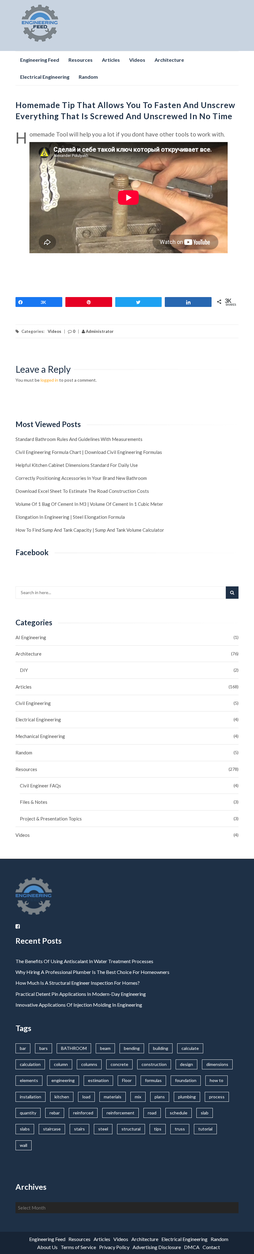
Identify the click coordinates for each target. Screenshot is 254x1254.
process (217, 1096)
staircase (52, 1128)
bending (132, 1048)
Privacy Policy (114, 1247)
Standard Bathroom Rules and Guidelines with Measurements (78, 439)
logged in (49, 380)
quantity (28, 1112)
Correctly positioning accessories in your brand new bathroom (81, 478)
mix (138, 1096)
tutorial (205, 1128)
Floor (127, 1080)
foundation (185, 1080)
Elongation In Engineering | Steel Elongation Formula (70, 517)
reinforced (83, 1112)
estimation (98, 1080)
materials (112, 1096)
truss (180, 1128)
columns (89, 1064)
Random (88, 77)
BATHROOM (74, 1048)
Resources (80, 60)
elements (29, 1080)
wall (23, 1145)
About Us (47, 1247)
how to (216, 1080)
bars (43, 1048)
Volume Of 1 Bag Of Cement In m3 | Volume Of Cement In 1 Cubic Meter (89, 504)
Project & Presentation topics (51, 818)
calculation (30, 1064)
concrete (119, 1064)
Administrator (99, 331)
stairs (79, 1128)
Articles (111, 60)
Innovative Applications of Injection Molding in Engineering (78, 1005)
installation (30, 1096)
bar (23, 1048)
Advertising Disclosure (157, 1247)
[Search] (232, 592)
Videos (137, 60)
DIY (24, 670)
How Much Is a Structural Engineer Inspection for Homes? (77, 983)
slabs (25, 1128)
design (186, 1064)
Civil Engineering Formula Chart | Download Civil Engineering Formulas (88, 452)
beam (105, 1048)
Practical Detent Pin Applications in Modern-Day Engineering (80, 994)
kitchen (62, 1096)
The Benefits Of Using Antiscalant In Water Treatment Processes (84, 961)
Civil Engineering (33, 703)
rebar (55, 1112)
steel (103, 1128)
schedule (178, 1112)
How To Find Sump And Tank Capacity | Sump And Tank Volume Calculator (89, 530)
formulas (153, 1080)
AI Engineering (30, 637)
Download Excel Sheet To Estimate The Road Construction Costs (82, 491)
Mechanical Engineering (40, 736)
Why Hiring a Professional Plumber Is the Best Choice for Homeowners (92, 972)
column (61, 1064)
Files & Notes (33, 802)
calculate (190, 1048)
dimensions (217, 1064)
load (86, 1096)
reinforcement (120, 1112)
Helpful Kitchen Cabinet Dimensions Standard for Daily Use (76, 465)
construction (154, 1064)
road (152, 1112)
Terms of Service (78, 1247)
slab (204, 1112)
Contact (211, 1247)
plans (160, 1096)
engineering (63, 1080)
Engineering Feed (39, 60)
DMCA (191, 1247)
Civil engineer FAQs (40, 785)
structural (131, 1128)
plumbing (187, 1096)
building (160, 1048)
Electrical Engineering (44, 77)
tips (157, 1128)
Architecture (169, 60)
